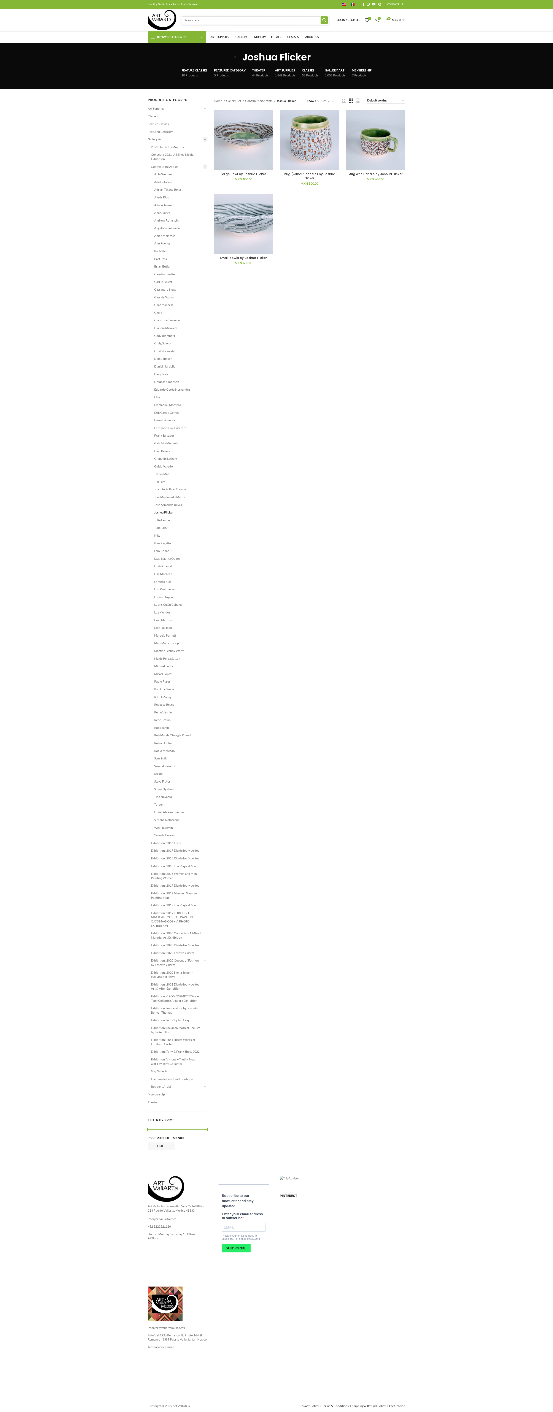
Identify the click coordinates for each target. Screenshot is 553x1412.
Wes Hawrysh (163, 827)
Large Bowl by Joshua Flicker (243, 174)
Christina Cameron (167, 320)
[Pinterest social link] (380, 4)
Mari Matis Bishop (166, 643)
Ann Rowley (162, 243)
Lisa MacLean (163, 574)
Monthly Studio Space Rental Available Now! (173, 4)
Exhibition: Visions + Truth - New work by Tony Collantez (173, 1061)
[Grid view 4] (358, 100)
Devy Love (161, 374)
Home (218, 101)
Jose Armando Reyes (168, 505)
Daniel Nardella (164, 366)
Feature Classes (158, 124)
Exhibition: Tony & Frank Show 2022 (175, 1051)
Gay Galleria (159, 1071)
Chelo (158, 312)
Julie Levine (162, 520)
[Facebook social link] (363, 4)
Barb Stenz (161, 251)
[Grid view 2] (344, 100)
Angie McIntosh (164, 236)
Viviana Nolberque (167, 820)
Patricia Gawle (164, 689)
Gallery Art (155, 139)
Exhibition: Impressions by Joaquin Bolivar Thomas (174, 1010)
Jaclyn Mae (161, 474)
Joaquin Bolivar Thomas (170, 489)
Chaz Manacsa (163, 305)
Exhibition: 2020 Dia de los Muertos (175, 945)
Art (150, 1206)
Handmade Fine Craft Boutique (172, 1079)
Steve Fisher (162, 781)
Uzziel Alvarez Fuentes (169, 812)
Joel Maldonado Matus (169, 497)
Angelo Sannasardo (167, 228)
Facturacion (397, 1406)
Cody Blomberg (164, 336)
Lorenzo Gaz (162, 581)
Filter (161, 1145)
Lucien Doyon (163, 597)
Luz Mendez (162, 612)
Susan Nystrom (164, 789)
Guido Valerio (163, 466)
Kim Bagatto (162, 543)
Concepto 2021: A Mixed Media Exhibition (172, 157)
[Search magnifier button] (324, 20)
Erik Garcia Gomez (166, 412)
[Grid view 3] (351, 100)
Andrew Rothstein (166, 220)
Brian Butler (162, 266)
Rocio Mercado (164, 751)
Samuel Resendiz (165, 766)
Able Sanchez (163, 174)
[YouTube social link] (374, 4)
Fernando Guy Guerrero (170, 428)
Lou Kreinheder (164, 589)
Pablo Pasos (162, 681)
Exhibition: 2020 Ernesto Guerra (172, 953)
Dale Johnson (163, 358)
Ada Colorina (163, 182)
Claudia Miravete (165, 328)
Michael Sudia (163, 666)
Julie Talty (160, 527)
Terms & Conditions (335, 1406)
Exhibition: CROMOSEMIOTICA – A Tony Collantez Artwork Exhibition (175, 998)
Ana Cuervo (162, 212)
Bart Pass (160, 259)
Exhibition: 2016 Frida (166, 843)
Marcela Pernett (165, 635)
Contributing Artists (164, 166)
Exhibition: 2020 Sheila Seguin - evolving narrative (172, 975)
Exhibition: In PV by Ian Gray (170, 1020)
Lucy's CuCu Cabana (168, 604)
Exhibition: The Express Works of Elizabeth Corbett (173, 1042)
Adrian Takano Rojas (167, 189)
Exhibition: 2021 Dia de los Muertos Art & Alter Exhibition (175, 986)
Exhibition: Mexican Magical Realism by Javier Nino (175, 1030)
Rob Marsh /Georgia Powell (172, 735)
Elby (157, 397)
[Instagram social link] (368, 4)
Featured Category (160, 131)
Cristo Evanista (164, 351)
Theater (153, 1102)
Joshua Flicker (164, 512)
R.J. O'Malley (163, 697)
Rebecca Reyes (164, 704)
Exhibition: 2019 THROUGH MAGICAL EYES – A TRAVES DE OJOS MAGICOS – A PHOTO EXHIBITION (172, 919)
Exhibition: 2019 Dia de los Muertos (175, 885)
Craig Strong (162, 343)
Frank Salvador (164, 435)
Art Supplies (156, 108)
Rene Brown (162, 720)
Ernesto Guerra (164, 420)
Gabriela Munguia (166, 443)
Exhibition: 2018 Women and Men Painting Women (174, 876)
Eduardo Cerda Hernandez (172, 389)
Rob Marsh (161, 727)
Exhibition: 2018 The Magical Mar (173, 866)
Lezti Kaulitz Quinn (167, 558)
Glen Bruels (162, 451)
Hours (152, 1234)
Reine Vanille (163, 712)
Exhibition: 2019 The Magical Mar (173, 905)
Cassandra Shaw (165, 289)
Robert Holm (163, 743)
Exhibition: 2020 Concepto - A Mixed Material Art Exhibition (176, 935)
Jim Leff (159, 481)
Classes (153, 116)
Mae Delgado (163, 627)
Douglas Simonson (166, 382)
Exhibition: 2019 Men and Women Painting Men (174, 895)
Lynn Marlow (163, 620)
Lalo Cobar (161, 551)
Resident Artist (161, 1086)
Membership (156, 1094)
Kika (157, 535)
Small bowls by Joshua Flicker (243, 258)
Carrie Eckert (163, 282)
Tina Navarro (163, 797)
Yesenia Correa (164, 835)
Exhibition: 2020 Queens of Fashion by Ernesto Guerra (175, 963)
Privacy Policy (309, 1406)
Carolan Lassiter (165, 274)
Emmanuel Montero (167, 405)
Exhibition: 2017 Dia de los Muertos (175, 850)
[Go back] (236, 57)
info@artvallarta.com (162, 1219)
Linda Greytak (163, 566)
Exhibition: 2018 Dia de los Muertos (175, 858)
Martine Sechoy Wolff (169, 651)
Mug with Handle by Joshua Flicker (375, 174)
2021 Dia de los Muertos (167, 147)
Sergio (158, 773)
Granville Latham (165, 458)
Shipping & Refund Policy (369, 1406)
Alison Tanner (163, 205)
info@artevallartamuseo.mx (166, 1328)
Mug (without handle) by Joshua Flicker (309, 176)
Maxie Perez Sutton (167, 658)
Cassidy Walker (164, 297)
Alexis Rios (161, 197)
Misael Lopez (163, 674)
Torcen (159, 804)
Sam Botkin (161, 758)
